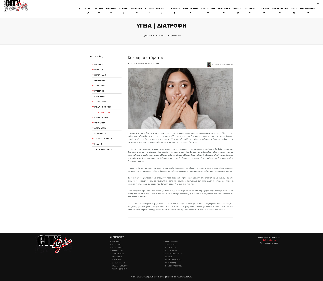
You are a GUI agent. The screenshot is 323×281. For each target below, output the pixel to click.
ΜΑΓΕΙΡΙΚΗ (149, 9)
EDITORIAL (88, 9)
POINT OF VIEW (224, 9)
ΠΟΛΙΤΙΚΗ (99, 9)
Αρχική (144, 36)
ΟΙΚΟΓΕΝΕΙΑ (238, 9)
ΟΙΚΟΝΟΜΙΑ (123, 9)
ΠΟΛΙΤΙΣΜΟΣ (111, 9)
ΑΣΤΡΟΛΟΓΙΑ (250, 9)
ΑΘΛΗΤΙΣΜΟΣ (136, 9)
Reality (189, 277)
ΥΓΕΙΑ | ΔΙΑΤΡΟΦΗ (208, 9)
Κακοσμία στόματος (174, 36)
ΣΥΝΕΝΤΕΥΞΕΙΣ (174, 9)
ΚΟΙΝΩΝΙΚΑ (161, 9)
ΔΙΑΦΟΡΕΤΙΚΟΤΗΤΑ (280, 9)
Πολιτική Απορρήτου (173, 266)
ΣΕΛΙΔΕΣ (294, 9)
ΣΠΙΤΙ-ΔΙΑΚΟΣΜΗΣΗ (308, 9)
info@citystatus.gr (269, 240)
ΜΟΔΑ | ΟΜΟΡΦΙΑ (190, 9)
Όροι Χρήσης (170, 263)
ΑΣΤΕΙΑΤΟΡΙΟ (263, 9)
